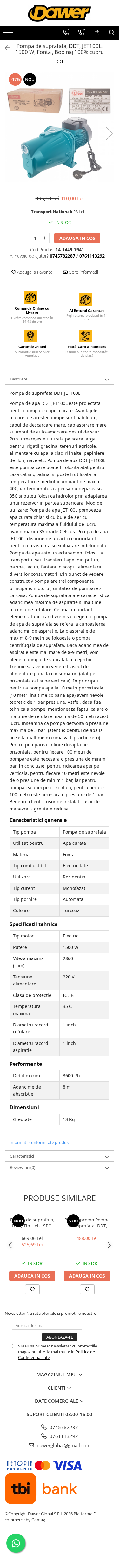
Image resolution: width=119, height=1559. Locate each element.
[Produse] (8, 34)
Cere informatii (83, 272)
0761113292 (63, 1436)
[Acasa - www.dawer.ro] (59, 13)
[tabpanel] (59, 127)
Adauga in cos (77, 238)
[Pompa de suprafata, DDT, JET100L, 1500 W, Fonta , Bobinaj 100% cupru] (59, 127)
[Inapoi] (5, 48)
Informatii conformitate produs (39, 1142)
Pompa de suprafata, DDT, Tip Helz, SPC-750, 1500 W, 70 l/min (32, 1223)
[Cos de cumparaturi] (97, 32)
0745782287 (63, 1427)
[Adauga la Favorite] (32, 1289)
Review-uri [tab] (22, 1167)
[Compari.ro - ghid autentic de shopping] (59, 1544)
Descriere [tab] (18, 379)
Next (109, 133)
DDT (59, 61)
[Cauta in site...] (112, 32)
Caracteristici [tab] (22, 1156)
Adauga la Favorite (34, 272)
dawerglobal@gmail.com (63, 1445)
